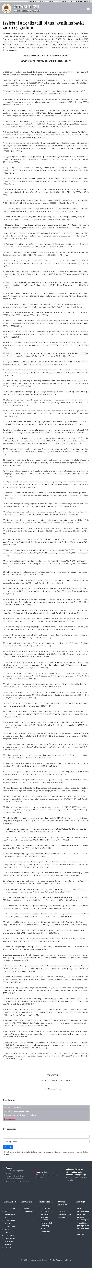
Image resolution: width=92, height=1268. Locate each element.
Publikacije (45, 1232)
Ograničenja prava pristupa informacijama (20, 1115)
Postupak (9, 1241)
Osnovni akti (26, 1201)
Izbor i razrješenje (9, 1233)
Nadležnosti (10, 1214)
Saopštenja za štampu (65, 1215)
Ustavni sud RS (9, 1201)
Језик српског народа (46, 1)
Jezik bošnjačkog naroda (64, 1)
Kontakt (8, 1245)
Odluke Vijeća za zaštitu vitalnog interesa (46, 1216)
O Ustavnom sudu (10, 1210)
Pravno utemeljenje (28, 1210)
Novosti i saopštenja (62, 1203)
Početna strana (31, 1)
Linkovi (8, 1248)
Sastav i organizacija (10, 1219)
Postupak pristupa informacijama (17, 1111)
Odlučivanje (10, 1238)
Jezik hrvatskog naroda (83, 1)
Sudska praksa (46, 1201)
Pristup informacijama (12, 1107)
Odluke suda (46, 1209)
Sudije (7, 1223)
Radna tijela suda (10, 1228)
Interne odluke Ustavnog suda (47, 1225)
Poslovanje (80, 1201)
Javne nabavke (10, 1119)
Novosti (62, 1211)
